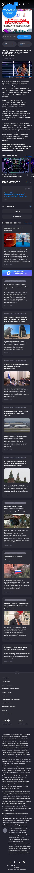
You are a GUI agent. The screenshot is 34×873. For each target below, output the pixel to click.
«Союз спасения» (7, 777)
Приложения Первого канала (10, 688)
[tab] (10, 37)
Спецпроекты (6, 681)
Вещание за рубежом (23, 723)
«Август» (10, 775)
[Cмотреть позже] (27, 176)
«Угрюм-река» (17, 777)
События (4, 710)
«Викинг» (24, 777)
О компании (5, 678)
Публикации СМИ (7, 713)
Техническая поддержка (9, 706)
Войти (29, 4)
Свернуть (17, 673)
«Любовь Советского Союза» (22, 775)
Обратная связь (6, 703)
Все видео (5, 696)
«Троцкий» (5, 779)
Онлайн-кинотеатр (7, 685)
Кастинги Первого (7, 692)
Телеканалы (22, 825)
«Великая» (12, 779)
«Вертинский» (19, 779)
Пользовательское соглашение (11, 699)
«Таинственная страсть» (9, 781)
